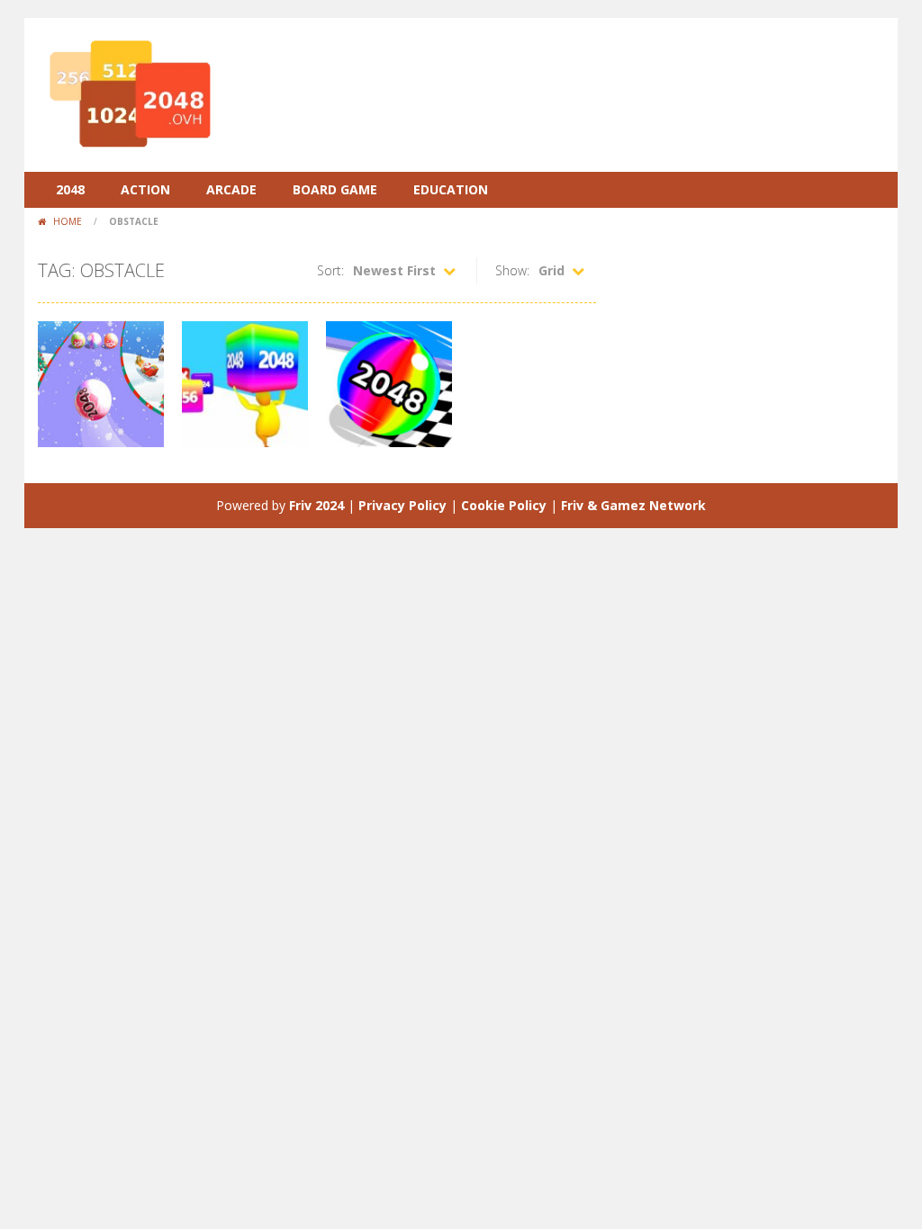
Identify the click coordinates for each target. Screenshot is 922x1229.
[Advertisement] (556, 71)
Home (67, 221)
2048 (70, 189)
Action (145, 189)
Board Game (335, 189)
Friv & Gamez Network (633, 505)
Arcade (231, 189)
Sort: (330, 270)
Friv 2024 (316, 505)
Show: (512, 270)
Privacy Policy (402, 505)
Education (450, 189)
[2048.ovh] (128, 93)
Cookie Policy (504, 505)
